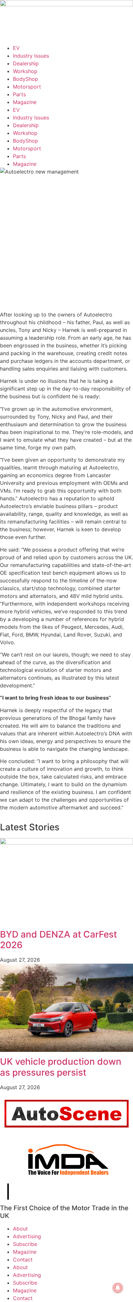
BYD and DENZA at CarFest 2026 (58, 940)
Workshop (25, 71)
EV (16, 48)
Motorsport (27, 86)
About (20, 1228)
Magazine (24, 102)
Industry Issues (31, 55)
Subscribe (25, 1244)
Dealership (26, 63)
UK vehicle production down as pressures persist (60, 1067)
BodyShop (25, 79)
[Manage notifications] (118, 1288)
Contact (23, 1259)
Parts (19, 94)
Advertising (27, 1236)
